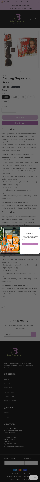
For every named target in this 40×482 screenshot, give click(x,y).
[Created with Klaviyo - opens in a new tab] (20, 254)
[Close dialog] (38, 228)
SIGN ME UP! (30, 243)
